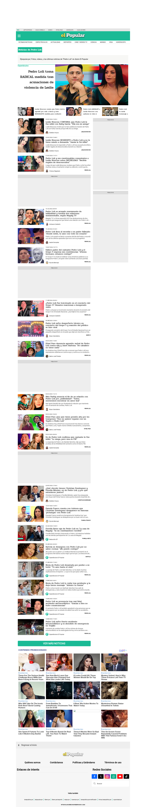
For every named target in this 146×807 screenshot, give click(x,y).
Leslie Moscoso (86, 131)
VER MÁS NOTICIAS (54, 643)
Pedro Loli (88, 170)
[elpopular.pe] (73, 38)
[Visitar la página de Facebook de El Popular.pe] (94, 776)
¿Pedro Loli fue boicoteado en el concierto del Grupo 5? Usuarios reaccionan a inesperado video (68, 305)
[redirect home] (73, 754)
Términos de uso (112, 762)
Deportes (67, 42)
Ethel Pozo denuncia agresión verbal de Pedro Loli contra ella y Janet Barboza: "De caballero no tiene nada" (68, 345)
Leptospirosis (27, 30)
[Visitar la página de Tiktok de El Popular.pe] (126, 776)
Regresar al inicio (29, 745)
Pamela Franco (86, 520)
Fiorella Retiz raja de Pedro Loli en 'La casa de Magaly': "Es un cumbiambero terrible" (67, 529)
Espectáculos (41, 42)
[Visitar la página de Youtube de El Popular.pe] (120, 776)
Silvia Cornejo (40, 30)
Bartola (88, 556)
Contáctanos (56, 762)
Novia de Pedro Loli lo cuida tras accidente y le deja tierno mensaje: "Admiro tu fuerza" (68, 584)
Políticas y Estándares (84, 762)
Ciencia (94, 42)
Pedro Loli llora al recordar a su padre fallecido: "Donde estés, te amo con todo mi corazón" (68, 232)
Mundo (50, 30)
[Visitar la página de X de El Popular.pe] (101, 776)
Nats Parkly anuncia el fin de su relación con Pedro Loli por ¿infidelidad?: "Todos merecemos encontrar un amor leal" (67, 398)
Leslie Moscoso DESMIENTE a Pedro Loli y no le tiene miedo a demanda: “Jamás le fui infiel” (68, 141)
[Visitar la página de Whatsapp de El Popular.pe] (113, 776)
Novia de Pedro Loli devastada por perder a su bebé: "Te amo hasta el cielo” (67, 566)
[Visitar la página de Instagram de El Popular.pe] (107, 776)
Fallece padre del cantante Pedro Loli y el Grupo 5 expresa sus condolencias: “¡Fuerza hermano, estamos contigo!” (66, 252)
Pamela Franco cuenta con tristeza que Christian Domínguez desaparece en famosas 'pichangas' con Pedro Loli (67, 510)
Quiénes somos (32, 762)
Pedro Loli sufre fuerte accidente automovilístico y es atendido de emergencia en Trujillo (67, 623)
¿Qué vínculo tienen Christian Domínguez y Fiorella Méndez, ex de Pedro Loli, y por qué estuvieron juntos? (67, 490)
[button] (19, 36)
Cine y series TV (81, 42)
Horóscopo (69, 30)
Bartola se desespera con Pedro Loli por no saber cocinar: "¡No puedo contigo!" (66, 547)
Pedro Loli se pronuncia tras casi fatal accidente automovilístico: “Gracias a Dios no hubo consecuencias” (67, 603)
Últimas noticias (25, 42)
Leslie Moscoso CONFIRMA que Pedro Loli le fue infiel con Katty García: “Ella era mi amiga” (67, 123)
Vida (111, 42)
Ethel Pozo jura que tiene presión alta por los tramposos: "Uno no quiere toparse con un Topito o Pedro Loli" (67, 419)
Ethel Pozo (59, 30)
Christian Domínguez (84, 500)
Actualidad (55, 42)
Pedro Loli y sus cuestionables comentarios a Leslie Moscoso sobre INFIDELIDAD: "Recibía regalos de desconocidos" (67, 160)
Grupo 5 (88, 335)
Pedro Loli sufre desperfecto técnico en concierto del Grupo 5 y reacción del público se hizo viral (67, 325)
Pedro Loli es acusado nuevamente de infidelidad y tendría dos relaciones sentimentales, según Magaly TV (64, 213)
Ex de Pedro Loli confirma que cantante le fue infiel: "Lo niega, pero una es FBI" (68, 438)
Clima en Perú (81, 30)
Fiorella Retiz (86, 538)
